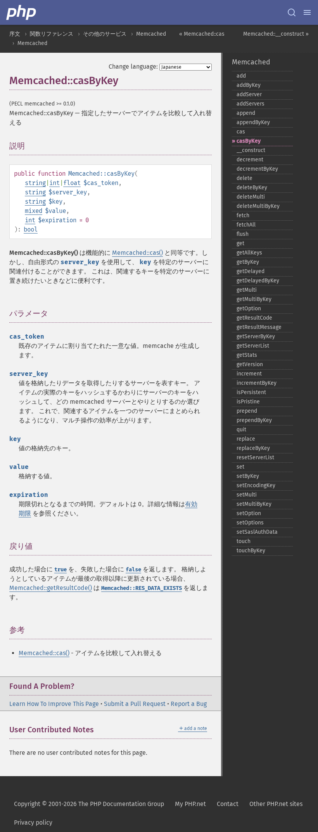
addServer (249, 94)
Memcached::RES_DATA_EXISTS (141, 588)
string (35, 183)
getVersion (250, 364)
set (240, 467)
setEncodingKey (256, 485)
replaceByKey (253, 448)
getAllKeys (249, 252)
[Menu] (307, 12)
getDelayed (250, 271)
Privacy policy (33, 822)
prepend (247, 411)
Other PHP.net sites (275, 804)
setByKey (248, 476)
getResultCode (254, 318)
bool (31, 229)
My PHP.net (190, 804)
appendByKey (253, 122)
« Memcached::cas (202, 34)
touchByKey (251, 550)
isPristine (248, 401)
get (240, 243)
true (60, 569)
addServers (250, 103)
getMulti (247, 290)
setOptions (250, 522)
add (241, 76)
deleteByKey (252, 187)
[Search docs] (291, 12)
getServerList (253, 345)
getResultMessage (259, 327)
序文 (14, 34)
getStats (247, 355)
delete (244, 178)
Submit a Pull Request (135, 703)
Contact (227, 804)
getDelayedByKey (258, 280)
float (72, 183)
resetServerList (255, 457)
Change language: (133, 66)
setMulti (247, 494)
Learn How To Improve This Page (54, 703)
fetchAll (246, 224)
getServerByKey (256, 336)
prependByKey (254, 420)
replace (246, 439)
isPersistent (251, 392)
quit (241, 429)
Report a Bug (189, 703)
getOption (249, 308)
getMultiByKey (254, 299)
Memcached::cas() (137, 252)
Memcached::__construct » (276, 34)
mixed (33, 210)
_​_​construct (251, 150)
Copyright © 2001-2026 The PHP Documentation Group (89, 804)
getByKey (248, 262)
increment (249, 373)
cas (241, 131)
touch (244, 541)
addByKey (249, 85)
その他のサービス (104, 34)
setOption (249, 513)
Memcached (151, 34)
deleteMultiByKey (258, 206)
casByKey (249, 141)
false (133, 569)
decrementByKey (257, 169)
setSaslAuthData (257, 532)
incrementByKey (257, 383)
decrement (250, 159)
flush (243, 234)
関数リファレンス (51, 34)
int (54, 183)
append (246, 113)
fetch (243, 215)
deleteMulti (251, 197)
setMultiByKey (254, 504)
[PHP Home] (21, 12)
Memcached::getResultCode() (50, 588)
